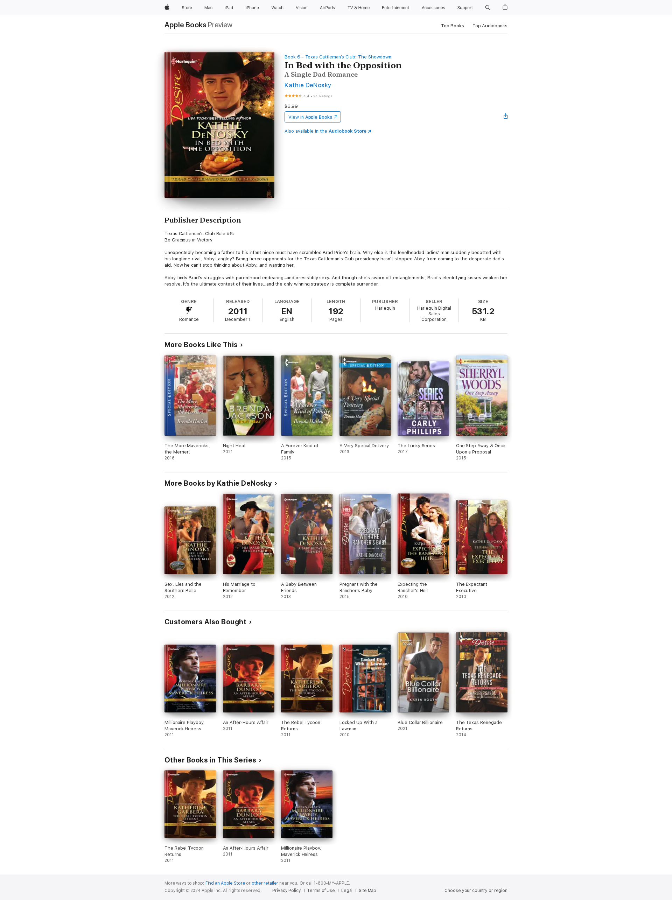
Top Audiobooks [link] (489, 25)
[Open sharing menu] (505, 117)
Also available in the (325, 131)
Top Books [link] (452, 25)
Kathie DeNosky (308, 85)
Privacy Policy (286, 890)
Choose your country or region (475, 890)
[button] (487, 7)
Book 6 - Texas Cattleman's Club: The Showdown (338, 56)
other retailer (265, 883)
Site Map (367, 890)
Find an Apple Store (225, 883)
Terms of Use (321, 890)
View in (310, 117)
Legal (346, 890)
